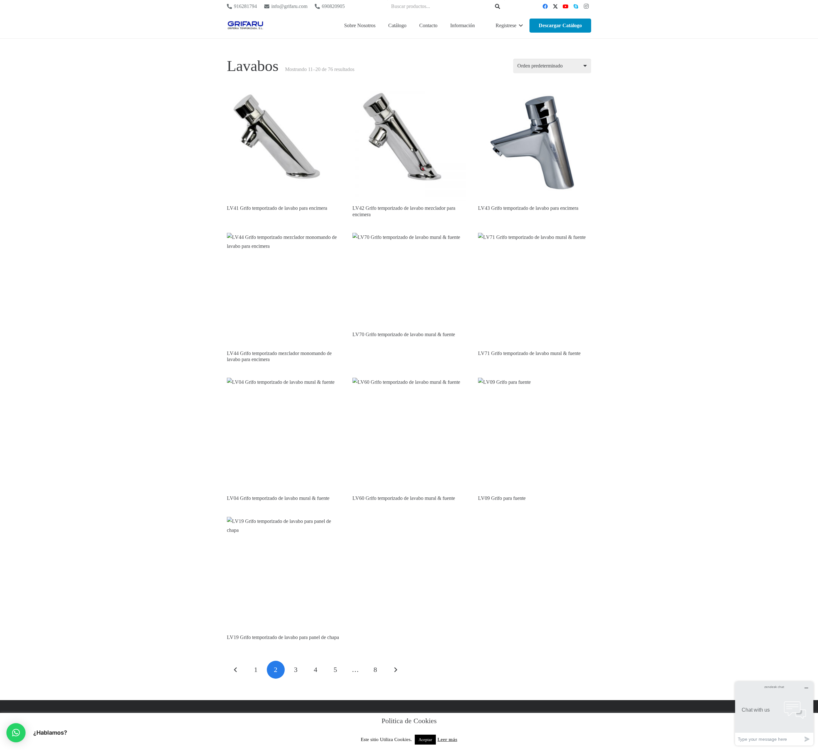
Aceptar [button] (425, 739)
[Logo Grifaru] (245, 25)
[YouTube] (565, 6)
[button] (409, 25)
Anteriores (236, 670)
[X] (555, 6)
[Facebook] (545, 6)
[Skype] (576, 6)
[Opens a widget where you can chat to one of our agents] (774, 713)
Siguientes (395, 670)
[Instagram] (586, 6)
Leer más (447, 739)
